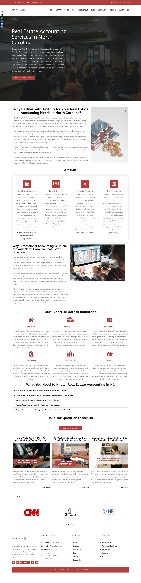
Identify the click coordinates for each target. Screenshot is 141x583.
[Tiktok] (32, 562)
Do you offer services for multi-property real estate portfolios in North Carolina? (43, 410)
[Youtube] (25, 562)
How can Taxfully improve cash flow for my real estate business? (38, 405)
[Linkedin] (21, 562)
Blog (93, 10)
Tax (73, 10)
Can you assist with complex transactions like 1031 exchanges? (38, 400)
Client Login (124, 10)
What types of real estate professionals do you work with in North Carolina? (41, 390)
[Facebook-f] (13, 562)
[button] (70, 390)
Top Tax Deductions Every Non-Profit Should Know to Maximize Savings (70, 439)
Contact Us (102, 10)
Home (51, 10)
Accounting (83, 10)
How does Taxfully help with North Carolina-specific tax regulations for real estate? (44, 395)
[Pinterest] (36, 562)
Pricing (113, 10)
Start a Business (62, 10)
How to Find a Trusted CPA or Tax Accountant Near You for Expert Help (31, 439)
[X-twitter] (28, 562)
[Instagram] (17, 562)
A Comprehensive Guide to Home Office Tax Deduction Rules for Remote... (109, 439)
